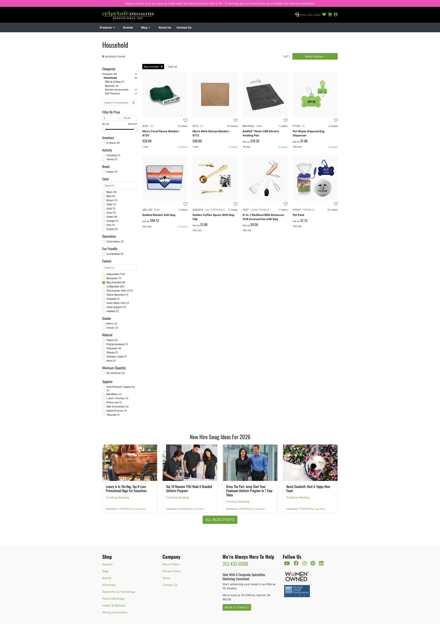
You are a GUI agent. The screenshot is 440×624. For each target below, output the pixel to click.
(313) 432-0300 (310, 15)
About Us (164, 27)
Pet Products (112, 93)
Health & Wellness (113, 605)
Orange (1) (112, 220)
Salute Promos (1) (116, 410)
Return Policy (171, 564)
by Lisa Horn (139, 508)
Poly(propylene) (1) (117, 344)
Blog (144, 27)
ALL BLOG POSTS (220, 520)
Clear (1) (111, 204)
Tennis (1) (111, 159)
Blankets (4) (112, 85)
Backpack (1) (113, 278)
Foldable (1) (113, 298)
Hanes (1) (111, 171)
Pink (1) (110, 224)
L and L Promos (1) (117, 398)
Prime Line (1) (114, 402)
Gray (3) (111, 212)
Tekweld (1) (113, 414)
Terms (166, 578)
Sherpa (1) (112, 352)
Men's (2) (111, 323)
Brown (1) (111, 200)
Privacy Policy (171, 571)
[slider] (103, 129)
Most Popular (314, 56)
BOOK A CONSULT (237, 607)
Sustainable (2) (115, 253)
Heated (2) (112, 311)
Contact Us (184, 27)
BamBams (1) (114, 394)
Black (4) (111, 191)
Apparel (107, 564)
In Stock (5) (113, 142)
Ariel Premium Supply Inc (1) (120, 388)
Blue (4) (110, 196)
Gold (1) (111, 208)
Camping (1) (113, 155)
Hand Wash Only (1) (117, 302)
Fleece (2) (112, 340)
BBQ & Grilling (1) (114, 81)
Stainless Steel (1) (116, 356)
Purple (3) (112, 229)
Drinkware (109, 585)
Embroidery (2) (115, 241)
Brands (128, 27)
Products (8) (109, 73)
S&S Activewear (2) (117, 406)
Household (110, 77)
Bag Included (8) (115, 282)
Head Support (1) (116, 307)
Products (106, 27)
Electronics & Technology (118, 591)
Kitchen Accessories (117, 89)
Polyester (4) (113, 348)
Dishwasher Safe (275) (119, 290)
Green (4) (111, 216)
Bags (105, 571)
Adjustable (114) (115, 274)
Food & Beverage (113, 598)
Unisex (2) (112, 327)
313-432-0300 (235, 563)
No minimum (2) (115, 373)
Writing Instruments (114, 612)
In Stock (182, 146)
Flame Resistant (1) (117, 294)
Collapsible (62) (115, 286)
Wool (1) (111, 360)
